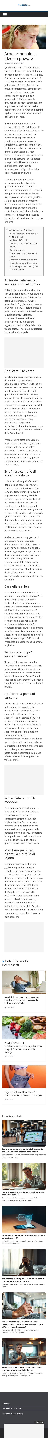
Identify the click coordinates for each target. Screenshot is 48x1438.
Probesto (9, 63)
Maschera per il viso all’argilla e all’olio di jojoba (23, 268)
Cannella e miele (17, 250)
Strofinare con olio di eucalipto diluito (23, 245)
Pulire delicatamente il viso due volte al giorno (23, 235)
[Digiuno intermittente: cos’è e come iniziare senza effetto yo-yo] (24, 1066)
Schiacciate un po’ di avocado (23, 263)
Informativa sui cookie (11, 1408)
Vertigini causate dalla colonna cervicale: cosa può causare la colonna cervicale (21, 1000)
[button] (5, 14)
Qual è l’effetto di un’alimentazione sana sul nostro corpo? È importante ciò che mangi (23, 1048)
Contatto (6, 1403)
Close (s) (39, 1422)
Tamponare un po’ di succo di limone (23, 255)
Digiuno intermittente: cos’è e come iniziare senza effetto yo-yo (23, 1093)
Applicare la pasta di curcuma (23, 259)
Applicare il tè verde (18, 240)
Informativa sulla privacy (12, 1414)
